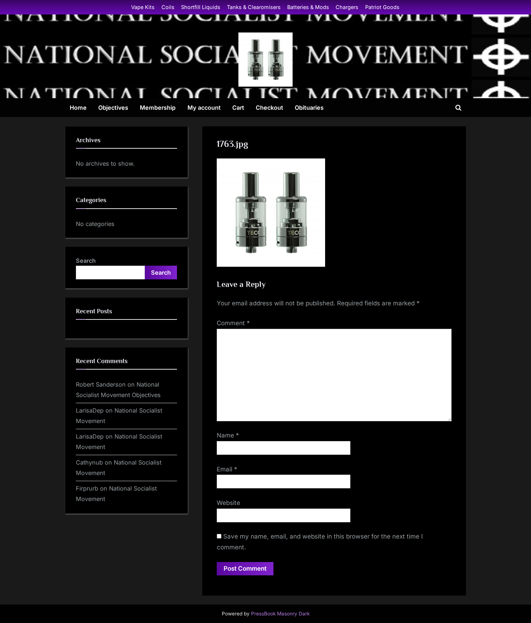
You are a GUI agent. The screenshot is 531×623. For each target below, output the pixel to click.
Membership (158, 107)
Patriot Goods (382, 7)
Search (86, 260)
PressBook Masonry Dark (280, 614)
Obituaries (309, 107)
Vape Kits (143, 7)
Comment (233, 323)
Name (228, 435)
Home (78, 107)
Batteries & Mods (308, 7)
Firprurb (87, 488)
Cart (238, 107)
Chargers (347, 7)
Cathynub (89, 462)
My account (204, 107)
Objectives (113, 107)
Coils (167, 7)
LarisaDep (90, 410)
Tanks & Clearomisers (254, 7)
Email (227, 469)
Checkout (269, 107)
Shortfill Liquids (200, 7)
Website (228, 502)
